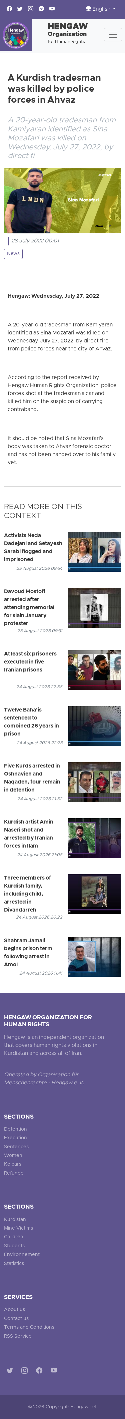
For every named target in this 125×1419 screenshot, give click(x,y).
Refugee (14, 1173)
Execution (15, 1138)
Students (14, 1246)
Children (13, 1237)
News (13, 254)
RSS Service (18, 1336)
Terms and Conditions (29, 1327)
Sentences (16, 1147)
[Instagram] (25, 1371)
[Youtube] (55, 1371)
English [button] (101, 9)
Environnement (22, 1255)
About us (14, 1310)
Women (13, 1156)
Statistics (14, 1264)
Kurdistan (15, 1220)
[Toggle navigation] (113, 34)
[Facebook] (40, 1371)
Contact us (16, 1319)
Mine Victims (18, 1228)
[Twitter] (11, 1371)
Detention (15, 1129)
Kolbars (12, 1164)
